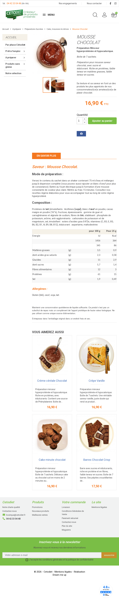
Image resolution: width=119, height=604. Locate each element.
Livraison (66, 507)
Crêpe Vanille (97, 380)
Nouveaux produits (40, 511)
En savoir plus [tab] (46, 155)
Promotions (37, 507)
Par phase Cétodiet (15, 45)
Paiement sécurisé (70, 518)
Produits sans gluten (12, 65)
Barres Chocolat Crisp (96, 459)
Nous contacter (94, 3)
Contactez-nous (9, 511)
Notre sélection (13, 73)
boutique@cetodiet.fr (15, 515)
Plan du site (67, 526)
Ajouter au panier (102, 120)
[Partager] (81, 133)
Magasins (66, 530)
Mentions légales (99, 507)
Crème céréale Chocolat (52, 380)
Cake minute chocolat (52, 459)
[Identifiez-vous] (104, 14)
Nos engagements (68, 3)
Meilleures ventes (40, 515)
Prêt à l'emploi (12, 51)
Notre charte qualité (11, 507)
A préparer (10, 57)
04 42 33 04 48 (14, 3)
